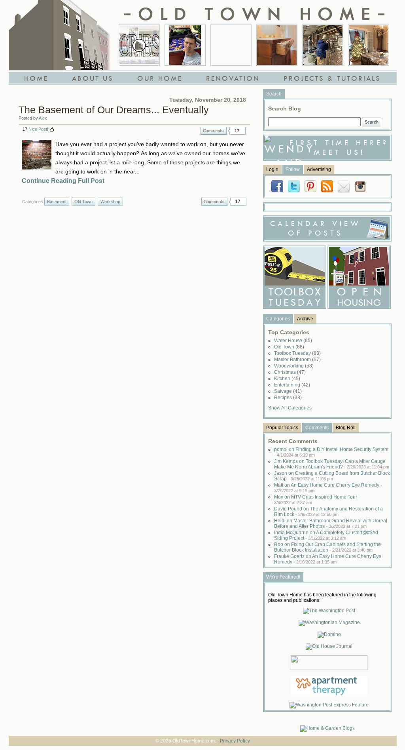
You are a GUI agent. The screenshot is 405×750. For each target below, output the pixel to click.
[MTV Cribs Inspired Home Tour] (139, 45)
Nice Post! (38, 129)
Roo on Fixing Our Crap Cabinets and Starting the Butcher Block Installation (327, 547)
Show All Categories (290, 408)
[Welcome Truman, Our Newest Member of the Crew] (231, 45)
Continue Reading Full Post (63, 180)
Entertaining (292, 385)
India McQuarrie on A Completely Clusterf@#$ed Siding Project (326, 535)
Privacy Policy (235, 741)
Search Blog (284, 108)
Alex (43, 118)
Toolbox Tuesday (297, 353)
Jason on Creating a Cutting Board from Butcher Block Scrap (332, 476)
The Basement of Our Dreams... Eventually (114, 109)
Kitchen (287, 378)
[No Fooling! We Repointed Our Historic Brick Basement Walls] (323, 45)
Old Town (83, 201)
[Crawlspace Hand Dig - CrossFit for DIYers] (185, 45)
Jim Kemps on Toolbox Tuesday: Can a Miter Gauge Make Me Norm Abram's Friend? (331, 464)
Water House (293, 340)
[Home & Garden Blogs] (327, 728)
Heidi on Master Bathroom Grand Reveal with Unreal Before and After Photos (330, 523)
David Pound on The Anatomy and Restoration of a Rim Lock (328, 511)
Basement (56, 201)
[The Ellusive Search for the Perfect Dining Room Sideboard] (277, 45)
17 (237, 130)
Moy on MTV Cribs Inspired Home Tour (317, 499)
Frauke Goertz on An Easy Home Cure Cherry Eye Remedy (327, 559)
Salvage (288, 391)
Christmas (290, 372)
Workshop (110, 201)
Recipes (288, 397)
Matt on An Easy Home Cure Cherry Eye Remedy (328, 487)
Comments (214, 131)
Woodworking (294, 366)
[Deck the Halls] (368, 45)
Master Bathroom (297, 359)
